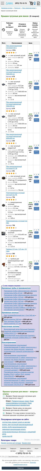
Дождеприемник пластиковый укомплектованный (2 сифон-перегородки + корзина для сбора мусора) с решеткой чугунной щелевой (20, 367)
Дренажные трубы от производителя (16, 288)
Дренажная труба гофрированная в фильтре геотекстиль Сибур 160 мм (20, 300)
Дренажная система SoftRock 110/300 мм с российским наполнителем (20, 308)
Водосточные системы (10, 326)
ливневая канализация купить (14, 429)
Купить (36, 55)
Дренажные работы (25, 448)
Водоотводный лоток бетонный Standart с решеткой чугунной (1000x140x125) (19, 336)
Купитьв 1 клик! (36, 59)
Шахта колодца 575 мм (12, 323)
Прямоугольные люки (20, 401)
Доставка (13, 451)
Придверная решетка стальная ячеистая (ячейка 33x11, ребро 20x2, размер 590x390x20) (19, 374)
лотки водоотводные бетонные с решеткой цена (19, 433)
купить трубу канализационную (14, 427)
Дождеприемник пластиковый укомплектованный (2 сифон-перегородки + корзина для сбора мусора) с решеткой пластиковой (20, 358)
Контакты (29, 451)
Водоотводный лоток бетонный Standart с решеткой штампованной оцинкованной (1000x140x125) (19, 331)
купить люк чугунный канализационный (17, 425)
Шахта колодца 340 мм (12, 319)
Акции (36, 448)
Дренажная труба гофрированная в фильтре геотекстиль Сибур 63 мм (20, 292)
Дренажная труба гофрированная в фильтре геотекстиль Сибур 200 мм (20, 304)
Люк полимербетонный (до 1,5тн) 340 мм (19, 315)
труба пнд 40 (7, 436)
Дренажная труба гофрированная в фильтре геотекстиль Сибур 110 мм (20, 296)
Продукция (13, 448)
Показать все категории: (32, 439)
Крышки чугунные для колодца (11, 443)
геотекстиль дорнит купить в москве (16, 422)
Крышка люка (26, 443)
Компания (3, 448)
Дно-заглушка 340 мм (12, 321)
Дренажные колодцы (10, 312)
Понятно (20, 468)
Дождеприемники (9, 342)
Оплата (21, 451)
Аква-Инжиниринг (13, 456)
